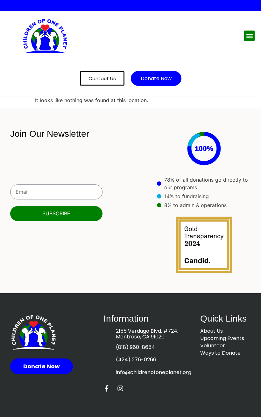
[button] (249, 36)
